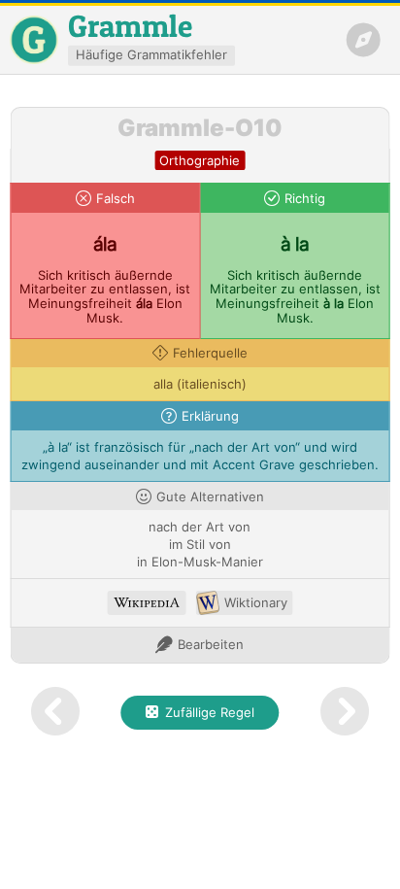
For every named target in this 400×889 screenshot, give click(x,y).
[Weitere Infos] (147, 603)
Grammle (130, 26)
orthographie (199, 161)
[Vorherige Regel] (55, 712)
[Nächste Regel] (345, 712)
